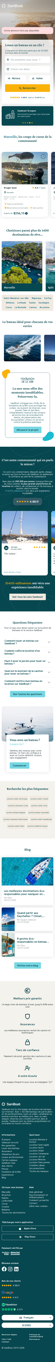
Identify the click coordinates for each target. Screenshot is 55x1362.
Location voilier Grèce (16, 826)
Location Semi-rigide (39, 1145)
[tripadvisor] (10, 1304)
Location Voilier (36, 1150)
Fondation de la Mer (11, 1172)
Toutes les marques (39, 1171)
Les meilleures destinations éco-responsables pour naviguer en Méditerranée (24, 894)
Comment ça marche (39, 1200)
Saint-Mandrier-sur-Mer (16, 298)
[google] (8, 1292)
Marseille (10, 136)
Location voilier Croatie (39, 798)
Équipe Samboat (28, 919)
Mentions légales (9, 1334)
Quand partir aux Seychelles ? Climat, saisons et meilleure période (29, 917)
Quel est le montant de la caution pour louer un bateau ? (24, 672)
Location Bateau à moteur (38, 1140)
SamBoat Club (8, 1163)
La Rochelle (20, 307)
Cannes (33, 307)
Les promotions (36, 1168)
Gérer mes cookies (38, 1206)
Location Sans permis (39, 1162)
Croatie (5, 1206)
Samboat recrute (10, 1142)
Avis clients (7, 1166)
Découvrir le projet (27, 429)
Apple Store (29, 1228)
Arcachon (44, 307)
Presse (5, 1169)
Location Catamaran (39, 1153)
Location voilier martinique (17, 798)
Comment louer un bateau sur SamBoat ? (22, 642)
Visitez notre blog (27, 965)
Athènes (10, 302)
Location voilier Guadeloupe (41, 819)
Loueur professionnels (12, 1157)
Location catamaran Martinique (15, 819)
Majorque (36, 298)
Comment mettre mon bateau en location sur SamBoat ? (23, 682)
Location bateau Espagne (15, 812)
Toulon (32, 302)
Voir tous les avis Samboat (27, 596)
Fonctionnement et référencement (38, 1196)
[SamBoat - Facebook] (4, 1269)
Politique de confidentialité (36, 1335)
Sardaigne (43, 302)
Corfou (47, 298)
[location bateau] (12, 5)
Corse (9, 307)
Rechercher (29, 88)
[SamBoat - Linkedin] (16, 1269)
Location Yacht (36, 1147)
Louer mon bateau (10, 1148)
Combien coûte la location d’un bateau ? (22, 652)
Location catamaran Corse (18, 805)
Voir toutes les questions (27, 694)
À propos (6, 1139)
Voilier (39, 78)
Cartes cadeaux (9, 1160)
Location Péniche (37, 1159)
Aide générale (36, 1192)
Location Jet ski (37, 1156)
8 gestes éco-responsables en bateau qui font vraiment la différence (32, 943)
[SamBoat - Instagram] (10, 1269)
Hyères (5, 1198)
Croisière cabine (37, 1165)
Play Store (29, 1236)
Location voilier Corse (39, 805)
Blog (4, 1177)
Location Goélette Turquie (37, 826)
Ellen (10, 897)
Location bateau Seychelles (38, 812)
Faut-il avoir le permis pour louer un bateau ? (25, 662)
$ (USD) (26, 1325)
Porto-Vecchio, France (12, 572)
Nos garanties (9, 1145)
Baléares (6, 1209)
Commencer (19, 765)
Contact (33, 1203)
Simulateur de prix (10, 1154)
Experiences (8, 1175)
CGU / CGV (6, 1339)
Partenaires (34, 1339)
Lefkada (21, 302)
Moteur (16, 78)
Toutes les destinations (13, 1212)
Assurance (7, 1151)
